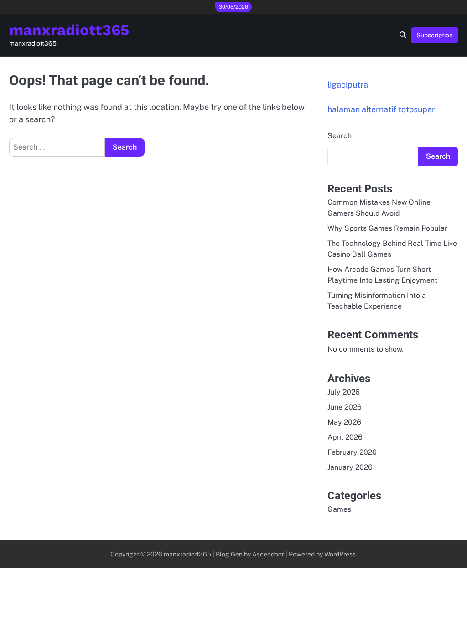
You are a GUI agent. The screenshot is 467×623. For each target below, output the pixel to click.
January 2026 (350, 467)
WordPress (340, 554)
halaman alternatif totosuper (381, 109)
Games (339, 509)
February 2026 (352, 452)
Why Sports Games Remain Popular (387, 228)
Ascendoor (268, 554)
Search (339, 135)
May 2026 (344, 422)
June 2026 (344, 407)
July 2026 (343, 392)
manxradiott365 (69, 30)
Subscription (434, 35)
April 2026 (345, 437)
